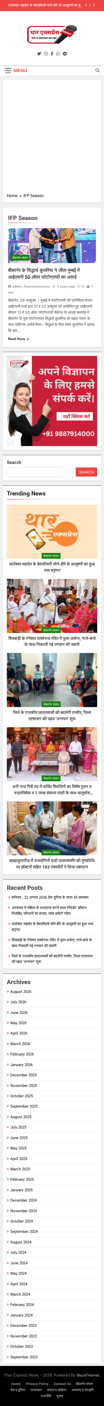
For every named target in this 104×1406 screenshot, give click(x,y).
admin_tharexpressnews (31, 286)
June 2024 (19, 1263)
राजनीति (46, 1396)
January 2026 (21, 1065)
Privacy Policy (37, 1384)
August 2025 (20, 1117)
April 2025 (18, 1159)
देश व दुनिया (18, 1390)
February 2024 (22, 1304)
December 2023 (23, 1325)
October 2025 (21, 1096)
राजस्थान (36, 1390)
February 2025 (22, 1179)
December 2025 (23, 1075)
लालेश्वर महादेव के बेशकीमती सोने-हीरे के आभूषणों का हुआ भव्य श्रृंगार (46, 6)
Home (16, 1384)
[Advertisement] (52, 138)
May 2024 (18, 1273)
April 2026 (18, 1033)
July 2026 (18, 1002)
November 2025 (23, 1085)
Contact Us (62, 1384)
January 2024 (21, 1315)
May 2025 (18, 1148)
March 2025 (20, 1169)
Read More (16, 338)
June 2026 (19, 1012)
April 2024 (18, 1284)
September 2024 (24, 1231)
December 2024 (23, 1200)
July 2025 (18, 1127)
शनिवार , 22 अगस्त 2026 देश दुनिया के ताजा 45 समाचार (50, 897)
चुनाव (59, 1396)
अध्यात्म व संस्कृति (82, 1390)
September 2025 (24, 1106)
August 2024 (20, 1242)
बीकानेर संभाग (20, 258)
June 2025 (19, 1138)
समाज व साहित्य (56, 1390)
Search (14, 462)
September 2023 (24, 1357)
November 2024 (23, 1211)
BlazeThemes (88, 1375)
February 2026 (22, 1054)
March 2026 (20, 1044)
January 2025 (21, 1190)
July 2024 (18, 1252)
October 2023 (21, 1346)
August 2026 (20, 991)
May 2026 (18, 1023)
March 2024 (20, 1294)
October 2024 (21, 1221)
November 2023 (23, 1336)
